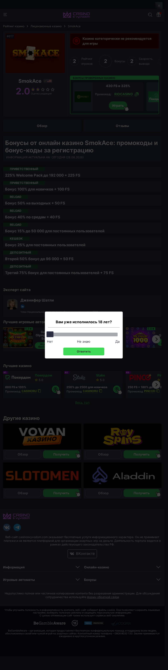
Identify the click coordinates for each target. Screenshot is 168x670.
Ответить (84, 351)
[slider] (50, 334)
